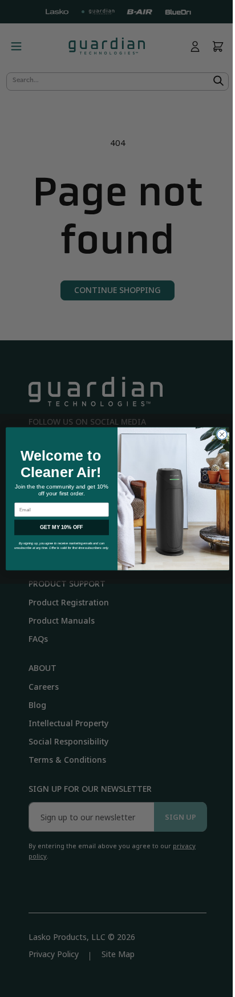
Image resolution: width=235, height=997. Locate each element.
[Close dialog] (218, 434)
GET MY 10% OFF (57, 527)
